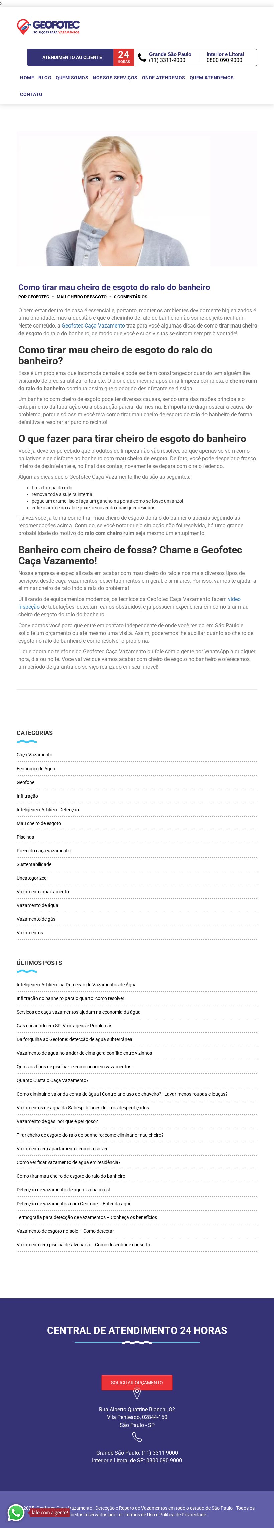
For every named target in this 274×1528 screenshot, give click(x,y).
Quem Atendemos (212, 77)
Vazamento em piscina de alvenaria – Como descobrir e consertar (84, 1244)
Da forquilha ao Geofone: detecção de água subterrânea (74, 1039)
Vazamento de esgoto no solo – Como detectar (65, 1231)
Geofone (25, 782)
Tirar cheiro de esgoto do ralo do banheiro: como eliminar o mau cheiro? (90, 1135)
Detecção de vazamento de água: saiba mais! (63, 1189)
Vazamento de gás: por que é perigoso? (57, 1121)
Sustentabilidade (34, 864)
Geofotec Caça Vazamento (93, 325)
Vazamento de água (37, 905)
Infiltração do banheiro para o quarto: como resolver (70, 998)
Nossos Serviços (115, 77)
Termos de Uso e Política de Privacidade (165, 1514)
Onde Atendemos (163, 77)
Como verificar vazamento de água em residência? (69, 1162)
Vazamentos (30, 932)
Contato (31, 94)
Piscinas (25, 837)
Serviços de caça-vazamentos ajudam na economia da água (79, 1012)
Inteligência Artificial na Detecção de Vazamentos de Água (77, 984)
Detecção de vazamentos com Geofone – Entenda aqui (73, 1203)
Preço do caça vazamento (44, 850)
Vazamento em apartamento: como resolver (62, 1148)
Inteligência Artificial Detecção (48, 809)
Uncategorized (32, 878)
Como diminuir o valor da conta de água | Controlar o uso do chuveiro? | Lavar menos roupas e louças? (122, 1094)
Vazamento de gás (36, 919)
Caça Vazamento (34, 754)
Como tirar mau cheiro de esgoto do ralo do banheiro (71, 1176)
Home (27, 77)
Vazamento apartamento (43, 891)
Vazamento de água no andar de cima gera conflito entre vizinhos (84, 1053)
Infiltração (27, 796)
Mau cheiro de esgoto (82, 296)
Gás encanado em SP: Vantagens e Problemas (64, 1025)
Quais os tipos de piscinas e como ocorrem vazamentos (74, 1066)
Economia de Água (36, 768)
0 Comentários (130, 296)
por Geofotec (33, 296)
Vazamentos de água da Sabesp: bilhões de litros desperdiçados (83, 1107)
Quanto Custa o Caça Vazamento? (53, 1080)
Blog (44, 77)
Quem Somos (72, 77)
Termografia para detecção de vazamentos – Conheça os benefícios (87, 1217)
